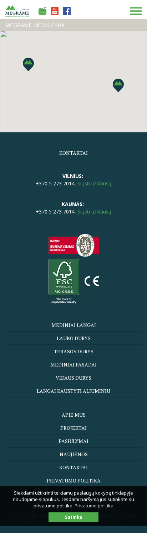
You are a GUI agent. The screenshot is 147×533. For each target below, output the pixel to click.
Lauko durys (74, 338)
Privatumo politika (74, 480)
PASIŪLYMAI (73, 441)
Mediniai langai (73, 325)
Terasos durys (73, 351)
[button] (118, 85)
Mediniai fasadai (73, 364)
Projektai (73, 427)
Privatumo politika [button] (94, 505)
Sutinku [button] (73, 517)
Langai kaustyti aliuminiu (73, 390)
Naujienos (74, 454)
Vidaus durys (73, 377)
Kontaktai (73, 467)
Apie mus (74, 414)
